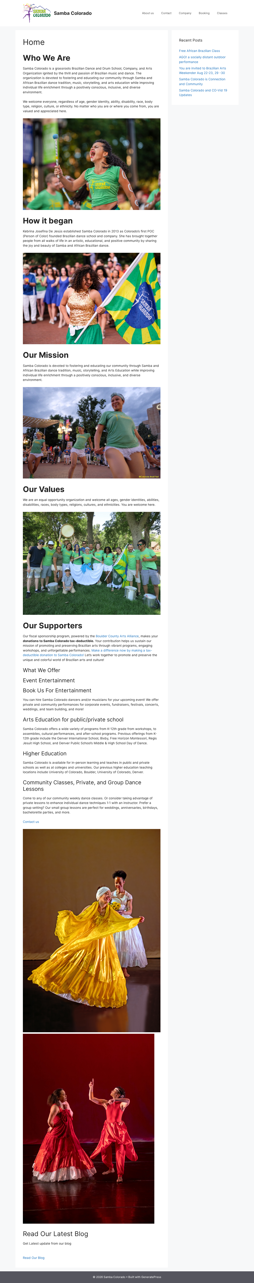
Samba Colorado (73, 13)
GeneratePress (151, 1277)
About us (148, 13)
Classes (222, 13)
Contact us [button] (31, 822)
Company (185, 13)
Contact (166, 13)
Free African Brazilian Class (199, 51)
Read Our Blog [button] (33, 1258)
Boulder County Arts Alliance (117, 636)
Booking (204, 13)
